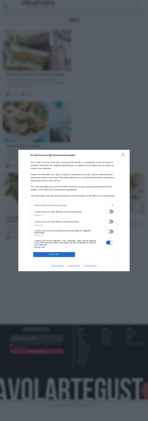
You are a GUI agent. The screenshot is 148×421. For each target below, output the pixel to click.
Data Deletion (57, 266)
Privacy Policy (90, 266)
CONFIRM (54, 254)
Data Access (74, 266)
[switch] (110, 212)
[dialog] (74, 210)
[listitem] (74, 205)
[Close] (124, 155)
